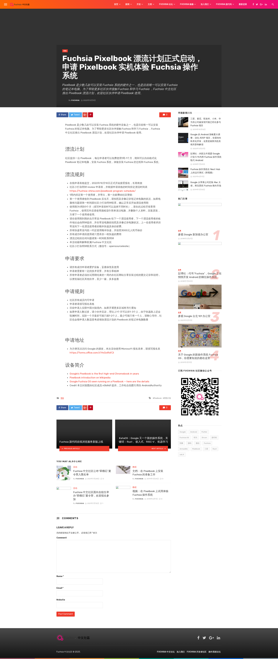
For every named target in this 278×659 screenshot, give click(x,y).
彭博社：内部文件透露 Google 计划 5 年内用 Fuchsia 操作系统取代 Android (205, 157)
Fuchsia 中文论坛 (166, 652)
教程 (134, 467)
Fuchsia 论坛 (166, 4)
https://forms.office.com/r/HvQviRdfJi (92, 352)
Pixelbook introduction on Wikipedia (90, 377)
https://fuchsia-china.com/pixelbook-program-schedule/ (103, 190)
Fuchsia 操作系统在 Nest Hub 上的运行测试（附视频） (205, 171)
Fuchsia (75, 100)
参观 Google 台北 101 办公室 (194, 316)
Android (193, 432)
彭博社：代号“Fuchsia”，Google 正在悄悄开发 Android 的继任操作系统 (200, 275)
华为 (195, 438)
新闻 (127, 4)
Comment (61, 538)
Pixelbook (158, 398)
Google (183, 432)
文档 (150, 4)
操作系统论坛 (215, 652)
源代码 (214, 438)
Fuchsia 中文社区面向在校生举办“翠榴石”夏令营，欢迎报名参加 (91, 496)
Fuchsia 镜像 (187, 4)
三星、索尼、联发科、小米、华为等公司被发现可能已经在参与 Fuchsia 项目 (205, 122)
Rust (215, 449)
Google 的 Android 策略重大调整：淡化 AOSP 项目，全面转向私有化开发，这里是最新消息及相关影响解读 (205, 139)
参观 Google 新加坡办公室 (193, 234)
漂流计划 (167, 398)
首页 (116, 4)
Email (59, 588)
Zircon (204, 438)
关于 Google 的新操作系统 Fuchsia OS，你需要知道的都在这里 (198, 356)
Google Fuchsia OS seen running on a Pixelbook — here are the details (109, 381)
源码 (189, 443)
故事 (179, 231)
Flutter (204, 432)
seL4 (182, 454)
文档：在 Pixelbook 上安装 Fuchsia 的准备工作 (147, 473)
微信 (197, 443)
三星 (206, 449)
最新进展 (243, 4)
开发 (139, 4)
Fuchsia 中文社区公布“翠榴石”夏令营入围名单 (92, 473)
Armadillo (184, 449)
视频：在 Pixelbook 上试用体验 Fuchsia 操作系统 (150, 493)
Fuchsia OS (184, 438)
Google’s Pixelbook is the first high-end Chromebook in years (104, 373)
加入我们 (205, 4)
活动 (65, 51)
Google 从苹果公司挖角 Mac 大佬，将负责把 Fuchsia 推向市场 (205, 184)
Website (60, 600)
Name (60, 576)
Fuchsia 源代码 (224, 4)
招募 (181, 443)
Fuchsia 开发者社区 (196, 652)
